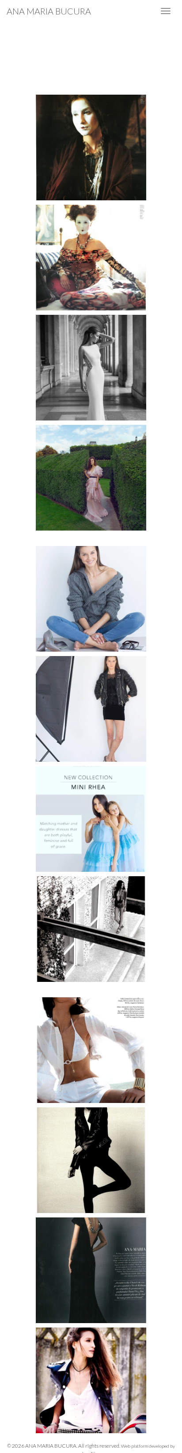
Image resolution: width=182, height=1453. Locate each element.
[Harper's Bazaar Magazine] (91, 1272)
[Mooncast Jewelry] (91, 1383)
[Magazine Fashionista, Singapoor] (91, 150)
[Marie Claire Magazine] (91, 601)
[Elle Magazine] (91, 931)
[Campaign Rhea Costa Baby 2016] (91, 821)
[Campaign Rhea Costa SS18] (91, 370)
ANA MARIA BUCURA (49, 11)
